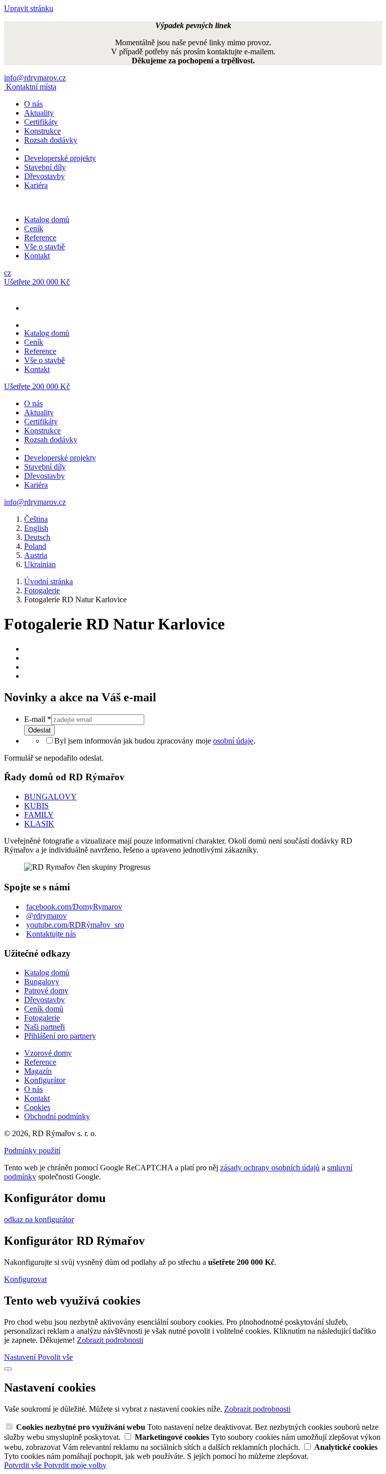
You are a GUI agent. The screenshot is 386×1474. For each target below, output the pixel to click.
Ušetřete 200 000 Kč (37, 282)
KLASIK (39, 823)
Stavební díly (45, 167)
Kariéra (36, 185)
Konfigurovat (25, 1279)
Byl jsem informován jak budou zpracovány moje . (154, 740)
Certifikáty (41, 122)
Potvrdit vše (24, 1465)
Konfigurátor (44, 1080)
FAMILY (39, 814)
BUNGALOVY (50, 796)
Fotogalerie (42, 1018)
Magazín (38, 1071)
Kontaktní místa (31, 86)
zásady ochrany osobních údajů (270, 1167)
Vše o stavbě (44, 246)
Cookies (37, 1107)
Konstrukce (42, 131)
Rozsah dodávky (50, 140)
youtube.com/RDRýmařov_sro (75, 924)
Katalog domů (46, 219)
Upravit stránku (28, 8)
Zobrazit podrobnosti (110, 1340)
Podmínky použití (32, 1150)
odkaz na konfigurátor (39, 1219)
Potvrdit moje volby (75, 1465)
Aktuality (39, 113)
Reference (40, 237)
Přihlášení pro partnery (60, 1036)
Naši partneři (44, 1027)
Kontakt (37, 255)
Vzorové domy (48, 1053)
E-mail (37, 719)
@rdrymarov (46, 915)
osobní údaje (233, 740)
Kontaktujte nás (51, 934)
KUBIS (36, 805)
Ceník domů (43, 1008)
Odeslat (39, 730)
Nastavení (21, 1357)
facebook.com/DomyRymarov (74, 906)
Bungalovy (41, 981)
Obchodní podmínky (57, 1116)
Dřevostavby (44, 176)
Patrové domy (46, 990)
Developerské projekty (60, 158)
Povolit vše (55, 1357)
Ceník (33, 228)
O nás (33, 104)
